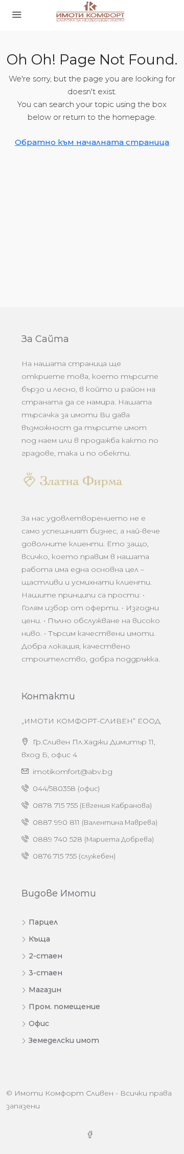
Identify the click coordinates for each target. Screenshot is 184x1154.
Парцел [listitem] (43, 922)
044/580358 (54, 788)
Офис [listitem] (39, 1023)
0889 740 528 (57, 839)
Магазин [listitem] (45, 989)
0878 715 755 (55, 805)
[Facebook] (92, 1135)
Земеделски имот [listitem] (64, 1040)
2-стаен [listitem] (45, 955)
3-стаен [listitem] (45, 972)
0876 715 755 (55, 856)
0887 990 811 (56, 822)
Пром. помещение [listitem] (64, 1006)
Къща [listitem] (39, 939)
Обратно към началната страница (92, 142)
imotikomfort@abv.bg (72, 771)
